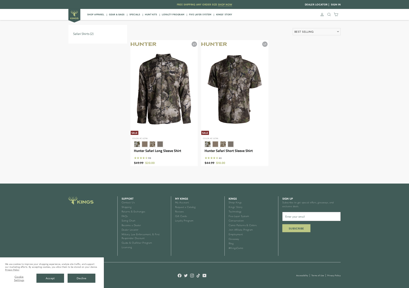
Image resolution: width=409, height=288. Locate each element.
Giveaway (234, 239)
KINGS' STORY (224, 14)
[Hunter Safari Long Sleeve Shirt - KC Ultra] (137, 144)
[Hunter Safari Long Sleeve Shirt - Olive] (160, 144)
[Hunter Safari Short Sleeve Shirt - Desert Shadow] (223, 144)
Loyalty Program (184, 221)
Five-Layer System (239, 216)
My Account (182, 203)
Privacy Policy (12, 269)
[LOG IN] (322, 14)
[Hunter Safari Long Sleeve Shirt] (164, 86)
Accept (50, 278)
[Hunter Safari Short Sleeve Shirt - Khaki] (215, 144)
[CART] (336, 14)
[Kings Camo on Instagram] (192, 275)
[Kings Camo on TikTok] (198, 275)
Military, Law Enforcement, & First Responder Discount (141, 236)
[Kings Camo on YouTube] (204, 275)
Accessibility (302, 275)
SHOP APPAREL (95, 14)
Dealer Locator (130, 230)
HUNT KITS (151, 14)
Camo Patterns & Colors (243, 225)
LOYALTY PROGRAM (173, 14)
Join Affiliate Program (241, 230)
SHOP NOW (225, 4)
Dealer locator (316, 4)
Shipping (126, 207)
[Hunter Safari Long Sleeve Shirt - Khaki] (145, 144)
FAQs (125, 216)
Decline (81, 278)
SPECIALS (134, 14)
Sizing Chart (128, 221)
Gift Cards (181, 216)
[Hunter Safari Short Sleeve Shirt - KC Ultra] (207, 144)
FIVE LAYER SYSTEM (200, 14)
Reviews (179, 212)
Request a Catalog (185, 207)
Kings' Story (235, 207)
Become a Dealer (131, 225)
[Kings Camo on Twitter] (186, 275)
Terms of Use (318, 275)
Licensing (127, 247)
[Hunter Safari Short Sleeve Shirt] (234, 86)
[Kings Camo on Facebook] (179, 275)
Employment (236, 234)
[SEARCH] (329, 14)
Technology (235, 212)
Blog (231, 244)
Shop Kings (235, 203)
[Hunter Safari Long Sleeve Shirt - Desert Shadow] (152, 144)
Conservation (236, 221)
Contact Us (128, 203)
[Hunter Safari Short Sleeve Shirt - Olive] (231, 144)
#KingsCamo (236, 248)
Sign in (336, 4)
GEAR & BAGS (117, 14)
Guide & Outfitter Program (137, 243)
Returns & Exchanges (133, 212)
